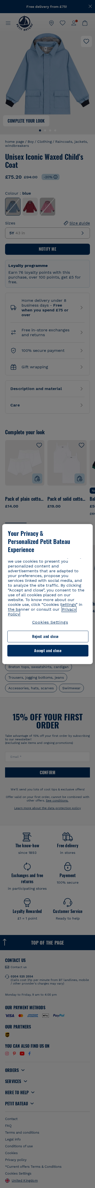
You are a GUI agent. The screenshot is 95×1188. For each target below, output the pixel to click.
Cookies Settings (50, 622)
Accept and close (47, 650)
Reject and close (45, 636)
